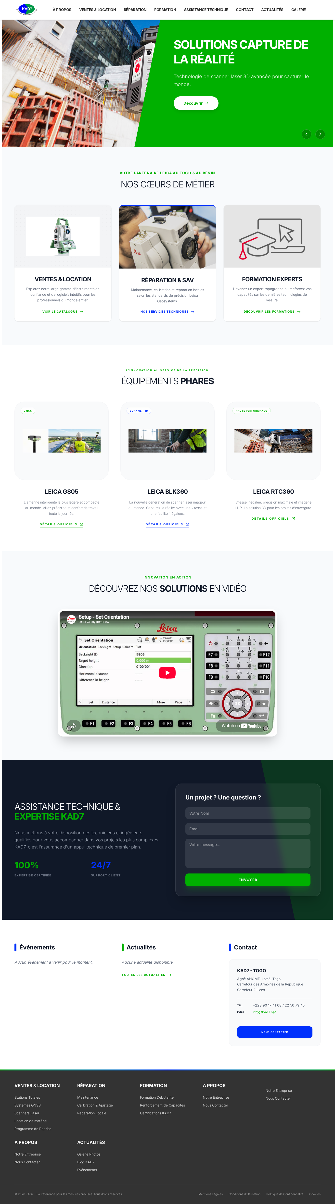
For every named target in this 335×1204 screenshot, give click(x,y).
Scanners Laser (26, 1113)
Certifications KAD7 (155, 1113)
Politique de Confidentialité (284, 1194)
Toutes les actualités (143, 975)
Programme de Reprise (32, 1129)
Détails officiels (58, 524)
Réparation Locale (91, 1113)
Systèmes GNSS (27, 1105)
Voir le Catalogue (59, 311)
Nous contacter (274, 1032)
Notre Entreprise (216, 1097)
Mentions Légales (210, 1194)
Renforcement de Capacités (162, 1105)
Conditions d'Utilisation (244, 1194)
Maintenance (87, 1097)
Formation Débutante (157, 1097)
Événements (87, 1170)
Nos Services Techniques (165, 311)
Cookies (315, 1194)
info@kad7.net (264, 1012)
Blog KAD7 (85, 1162)
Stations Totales (27, 1097)
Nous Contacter (215, 1105)
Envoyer (248, 880)
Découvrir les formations (269, 311)
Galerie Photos (88, 1154)
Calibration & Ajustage (95, 1105)
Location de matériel (30, 1121)
